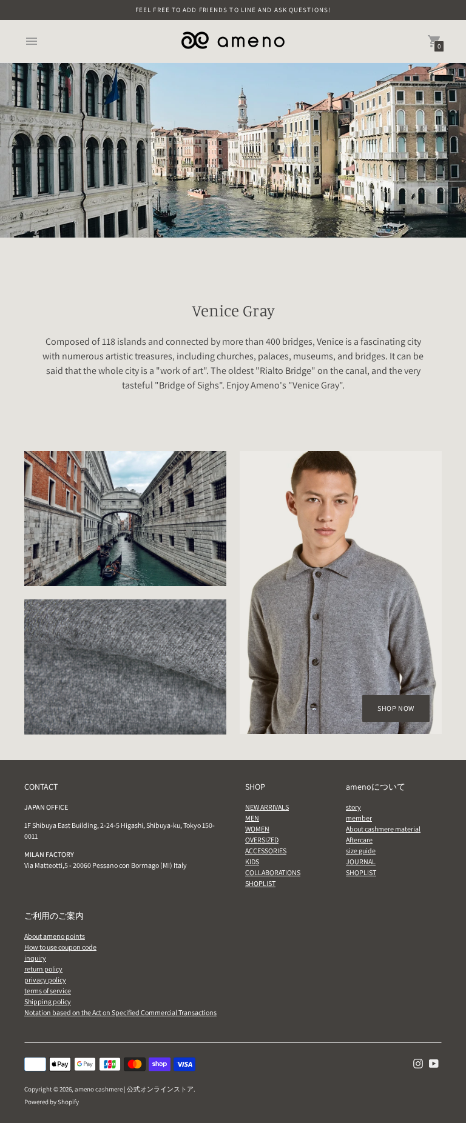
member (359, 817)
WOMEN (257, 828)
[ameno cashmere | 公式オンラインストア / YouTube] (434, 1062)
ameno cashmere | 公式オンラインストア (134, 1089)
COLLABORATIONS (272, 872)
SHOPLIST (260, 883)
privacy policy (45, 979)
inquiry (35, 957)
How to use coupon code (60, 946)
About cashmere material (383, 828)
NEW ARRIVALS (267, 806)
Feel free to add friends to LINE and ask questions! (233, 9)
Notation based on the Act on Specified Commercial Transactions (120, 1012)
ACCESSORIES (265, 850)
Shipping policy (47, 1001)
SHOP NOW (395, 708)
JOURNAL (361, 861)
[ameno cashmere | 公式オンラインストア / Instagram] (418, 1062)
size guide (361, 850)
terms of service (47, 990)
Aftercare (359, 839)
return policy (43, 968)
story (353, 806)
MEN (252, 817)
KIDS (252, 861)
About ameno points (54, 936)
